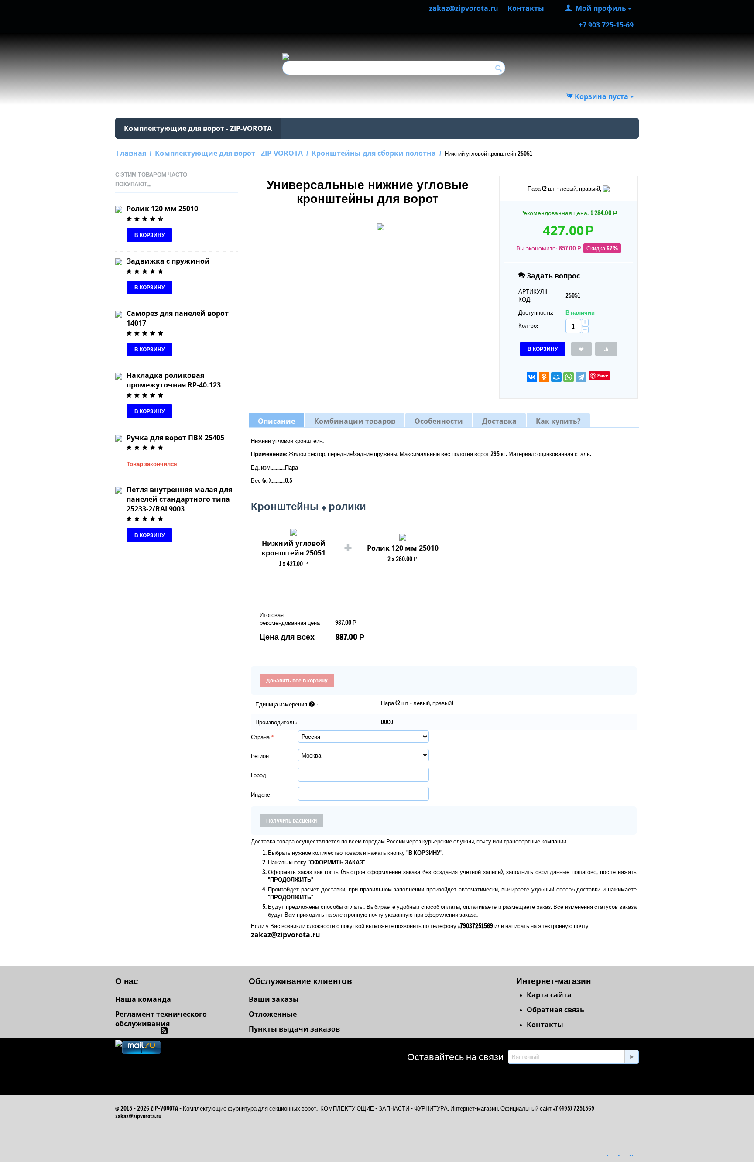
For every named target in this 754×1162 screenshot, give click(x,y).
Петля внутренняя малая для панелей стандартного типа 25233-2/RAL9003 (179, 499)
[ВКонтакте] (532, 377)
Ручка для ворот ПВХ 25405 (175, 437)
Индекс (260, 795)
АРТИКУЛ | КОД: (532, 295)
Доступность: (535, 312)
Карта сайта (549, 995)
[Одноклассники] (544, 377)
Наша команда (143, 999)
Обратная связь (555, 1010)
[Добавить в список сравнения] (606, 349)
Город (258, 775)
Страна (260, 737)
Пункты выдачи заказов (294, 1029)
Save (602, 375)
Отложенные (273, 1014)
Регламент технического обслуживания (161, 1018)
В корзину (543, 349)
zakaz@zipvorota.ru (285, 934)
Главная (131, 153)
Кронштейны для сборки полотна (374, 153)
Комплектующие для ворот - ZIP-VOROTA (198, 128)
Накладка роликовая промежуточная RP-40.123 (174, 380)
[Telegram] (581, 377)
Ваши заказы (274, 999)
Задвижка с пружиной (168, 261)
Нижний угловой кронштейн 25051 (293, 548)
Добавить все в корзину (297, 680)
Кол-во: (528, 325)
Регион (260, 756)
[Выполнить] (631, 1056)
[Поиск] (498, 68)
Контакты (545, 1024)
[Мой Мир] (556, 377)
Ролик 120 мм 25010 (162, 208)
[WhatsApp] (568, 377)
